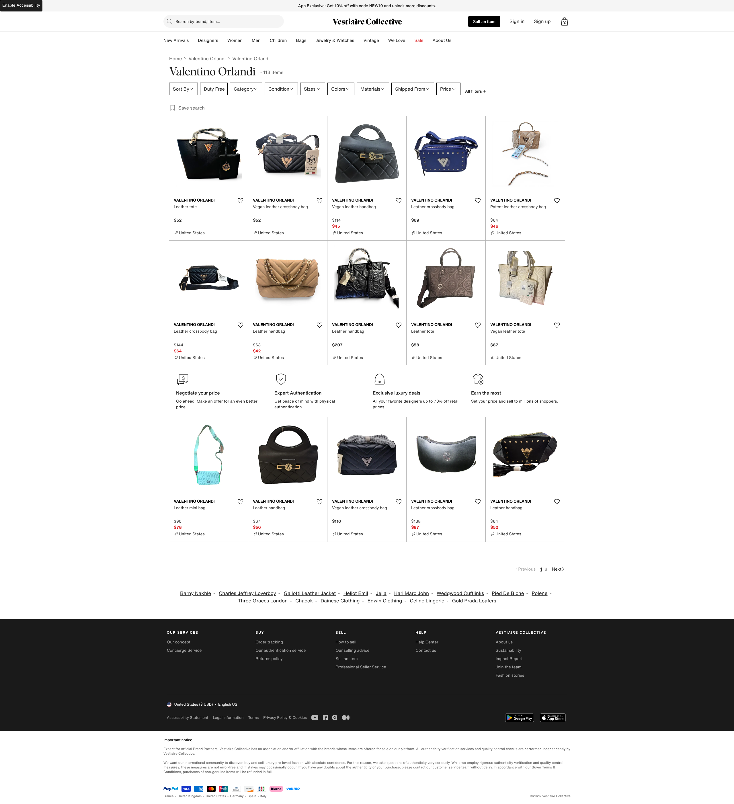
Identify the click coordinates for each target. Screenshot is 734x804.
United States (216, 796)
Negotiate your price (198, 392)
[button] (565, 21)
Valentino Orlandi (207, 58)
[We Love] (410, 40)
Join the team (509, 667)
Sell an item (484, 21)
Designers (208, 40)
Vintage (371, 40)
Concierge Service (184, 650)
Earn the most (486, 392)
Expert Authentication (298, 392)
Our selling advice (352, 650)
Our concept (178, 642)
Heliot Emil (355, 593)
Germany (237, 796)
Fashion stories (510, 675)
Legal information (228, 717)
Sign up (542, 21)
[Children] (291, 40)
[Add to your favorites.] (240, 200)
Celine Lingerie (427, 600)
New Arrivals (176, 40)
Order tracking (269, 642)
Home (175, 58)
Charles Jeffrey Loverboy (247, 593)
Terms (253, 717)
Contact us (426, 650)
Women (235, 40)
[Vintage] (383, 40)
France (168, 796)
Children (278, 40)
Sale (419, 40)
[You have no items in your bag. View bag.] (565, 21)
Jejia (381, 593)
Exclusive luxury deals (396, 392)
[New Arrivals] (193, 40)
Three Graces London (263, 600)
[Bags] (311, 40)
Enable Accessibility (21, 5)
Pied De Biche (508, 593)
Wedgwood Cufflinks (460, 593)
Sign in (517, 21)
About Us (442, 40)
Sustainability (508, 650)
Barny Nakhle (195, 593)
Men (256, 40)
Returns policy (268, 659)
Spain (252, 796)
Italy (263, 796)
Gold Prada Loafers (474, 600)
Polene (539, 593)
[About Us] (456, 40)
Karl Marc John (411, 593)
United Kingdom (190, 796)
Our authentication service (280, 650)
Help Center (427, 642)
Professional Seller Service (360, 667)
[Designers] (222, 40)
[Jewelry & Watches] (358, 40)
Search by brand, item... (197, 21)
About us (504, 642)
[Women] (247, 40)
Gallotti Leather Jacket (310, 593)
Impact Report (509, 659)
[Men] (265, 40)
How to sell (345, 642)
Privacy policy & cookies (285, 717)
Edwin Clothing (384, 600)
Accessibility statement (187, 717)
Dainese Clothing (340, 600)
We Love (396, 40)
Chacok (304, 600)
